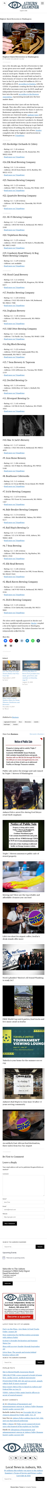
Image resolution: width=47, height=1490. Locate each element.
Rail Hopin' (7, 724)
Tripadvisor (19, 135)
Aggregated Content (10, 722)
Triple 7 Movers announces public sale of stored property (21, 854)
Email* (4, 1206)
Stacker (39, 130)
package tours (33, 115)
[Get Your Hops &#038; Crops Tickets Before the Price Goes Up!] (11, 665)
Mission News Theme (16, 1487)
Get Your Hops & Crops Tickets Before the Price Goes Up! (11, 673)
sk (3, 1404)
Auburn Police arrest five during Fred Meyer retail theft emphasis (22, 813)
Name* (5, 1199)
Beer (20, 722)
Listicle (36, 722)
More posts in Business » (37, 734)
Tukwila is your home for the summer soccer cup (22, 1061)
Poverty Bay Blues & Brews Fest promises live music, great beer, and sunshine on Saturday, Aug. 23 (31, 675)
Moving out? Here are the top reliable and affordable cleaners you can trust (21, 896)
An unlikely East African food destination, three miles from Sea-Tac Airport (21, 1144)
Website (5, 1213)
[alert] (23, 1257)
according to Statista (27, 84)
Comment (6, 1174)
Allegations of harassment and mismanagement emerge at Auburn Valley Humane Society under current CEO (23, 1406)
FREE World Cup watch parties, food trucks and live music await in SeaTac (23, 1020)
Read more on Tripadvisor (14, 157)
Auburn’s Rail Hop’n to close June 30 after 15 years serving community (22, 1103)
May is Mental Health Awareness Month (18, 1372)
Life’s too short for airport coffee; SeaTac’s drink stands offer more (21, 937)
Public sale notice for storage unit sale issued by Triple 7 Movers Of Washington (23, 772)
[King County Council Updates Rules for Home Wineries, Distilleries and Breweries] (11, 692)
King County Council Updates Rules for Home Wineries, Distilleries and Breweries (11, 701)
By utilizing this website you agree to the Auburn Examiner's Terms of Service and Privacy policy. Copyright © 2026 (23, 1473)
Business (15, 717)
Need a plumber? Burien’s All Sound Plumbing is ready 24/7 (23, 979)
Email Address (8, 1277)
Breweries (28, 722)
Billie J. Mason (8, 1424)
